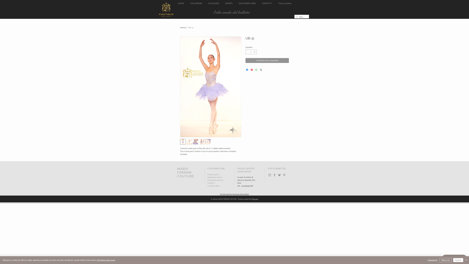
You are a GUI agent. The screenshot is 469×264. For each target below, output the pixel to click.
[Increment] (254, 52)
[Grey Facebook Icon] (274, 175)
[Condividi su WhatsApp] (256, 69)
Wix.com (255, 199)
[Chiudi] (466, 260)
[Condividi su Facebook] (247, 69)
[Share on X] (261, 69)
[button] (196, 3)
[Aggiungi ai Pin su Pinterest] (251, 69)
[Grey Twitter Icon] (279, 175)
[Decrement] (247, 52)
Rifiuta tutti (446, 260)
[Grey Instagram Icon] (270, 175)
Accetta (458, 260)
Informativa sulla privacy (106, 260)
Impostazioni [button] (432, 260)
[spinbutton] (251, 52)
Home (183, 27)
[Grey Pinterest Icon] (284, 175)
